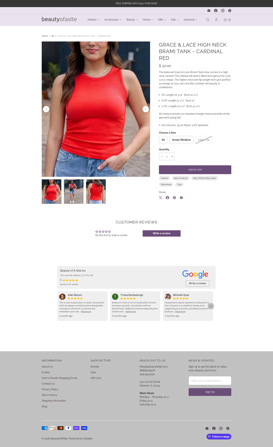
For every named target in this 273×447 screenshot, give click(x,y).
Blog (44, 406)
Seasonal (189, 19)
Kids (173, 19)
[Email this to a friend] (181, 197)
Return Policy (49, 395)
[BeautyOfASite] (59, 20)
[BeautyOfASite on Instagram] (222, 10)
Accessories (111, 19)
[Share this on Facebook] (167, 197)
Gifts (160, 19)
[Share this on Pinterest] (174, 197)
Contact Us (48, 383)
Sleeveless (166, 184)
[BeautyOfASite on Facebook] (215, 10)
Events (46, 372)
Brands (95, 366)
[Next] (146, 109)
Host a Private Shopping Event (59, 377)
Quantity (164, 149)
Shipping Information (54, 400)
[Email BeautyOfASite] (208, 10)
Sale (93, 372)
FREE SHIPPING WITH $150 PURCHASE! (136, 3)
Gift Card (96, 377)
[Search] (207, 20)
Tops (179, 184)
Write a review (161, 233)
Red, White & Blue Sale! (204, 178)
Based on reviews (69, 284)
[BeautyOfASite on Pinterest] (229, 10)
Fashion (92, 19)
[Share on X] (161, 197)
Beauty (131, 19)
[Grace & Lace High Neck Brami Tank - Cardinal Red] (96, 109)
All (52, 36)
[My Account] (216, 20)
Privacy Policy (50, 389)
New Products (181, 178)
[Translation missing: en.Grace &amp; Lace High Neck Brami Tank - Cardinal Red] (51, 191)
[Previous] (46, 109)
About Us (47, 366)
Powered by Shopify (80, 438)
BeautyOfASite (59, 438)
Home (146, 19)
